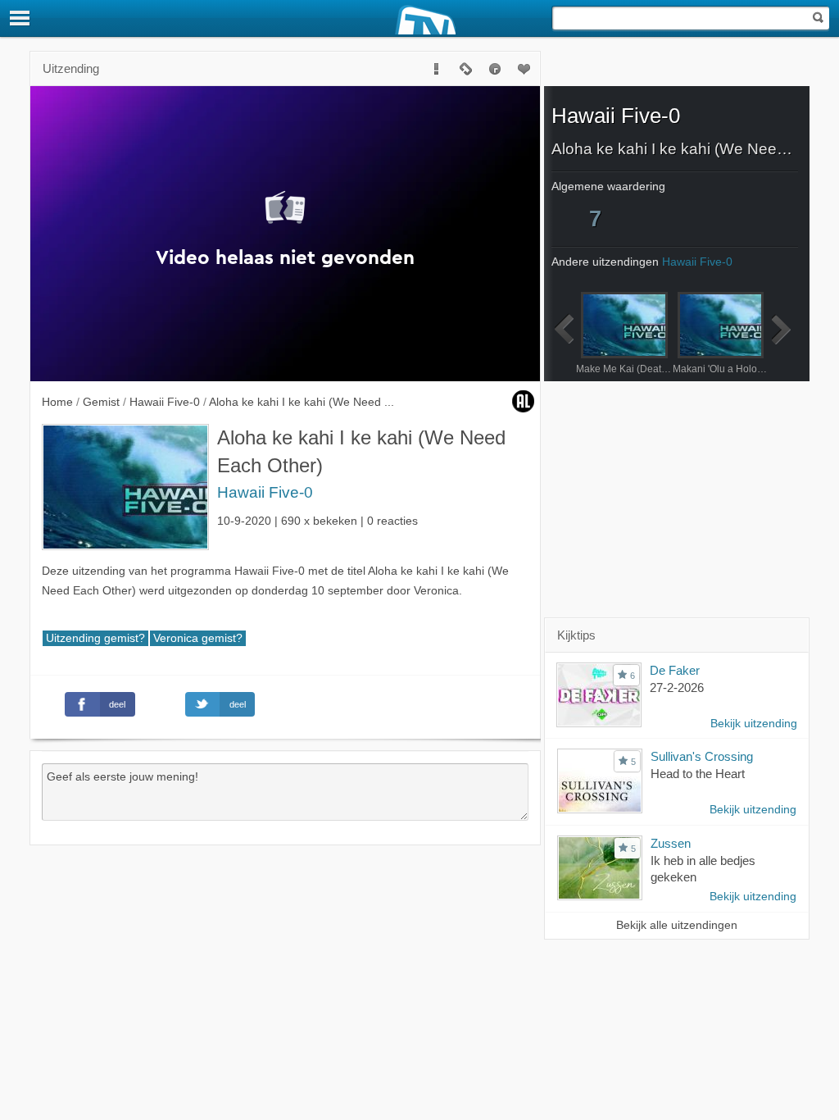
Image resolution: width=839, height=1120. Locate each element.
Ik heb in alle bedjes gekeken (703, 869)
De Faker (675, 670)
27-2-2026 (677, 687)
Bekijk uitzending (753, 723)
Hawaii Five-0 (265, 492)
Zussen (671, 843)
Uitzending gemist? (95, 638)
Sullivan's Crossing (702, 756)
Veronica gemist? (198, 638)
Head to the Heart (698, 774)
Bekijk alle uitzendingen (676, 925)
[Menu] (20, 18)
